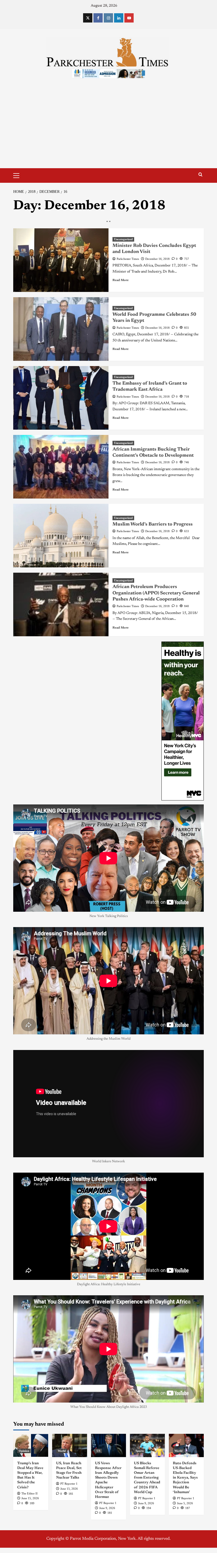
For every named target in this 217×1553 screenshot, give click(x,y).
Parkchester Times (128, 258)
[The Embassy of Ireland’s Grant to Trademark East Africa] (60, 398)
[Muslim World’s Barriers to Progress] (60, 535)
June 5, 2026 (185, 1503)
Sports (139, 1450)
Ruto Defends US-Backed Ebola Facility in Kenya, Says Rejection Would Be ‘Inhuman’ (185, 1478)
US (98, 1450)
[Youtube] (129, 18)
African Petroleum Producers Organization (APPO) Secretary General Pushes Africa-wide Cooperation (156, 593)
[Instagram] (108, 18)
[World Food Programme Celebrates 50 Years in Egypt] (60, 329)
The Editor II (29, 1493)
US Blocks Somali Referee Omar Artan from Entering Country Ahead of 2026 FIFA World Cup (147, 1478)
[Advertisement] (108, 128)
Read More (120, 280)
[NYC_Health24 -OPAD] (182, 721)
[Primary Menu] (18, 174)
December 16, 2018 (157, 258)
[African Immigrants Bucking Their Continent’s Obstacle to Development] (60, 467)
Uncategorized (123, 239)
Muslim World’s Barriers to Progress (152, 524)
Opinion (24, 1450)
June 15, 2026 (30, 1498)
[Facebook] (98, 18)
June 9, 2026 (107, 1508)
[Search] (200, 174)
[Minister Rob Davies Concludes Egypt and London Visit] (60, 260)
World (62, 1450)
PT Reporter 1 (69, 1483)
